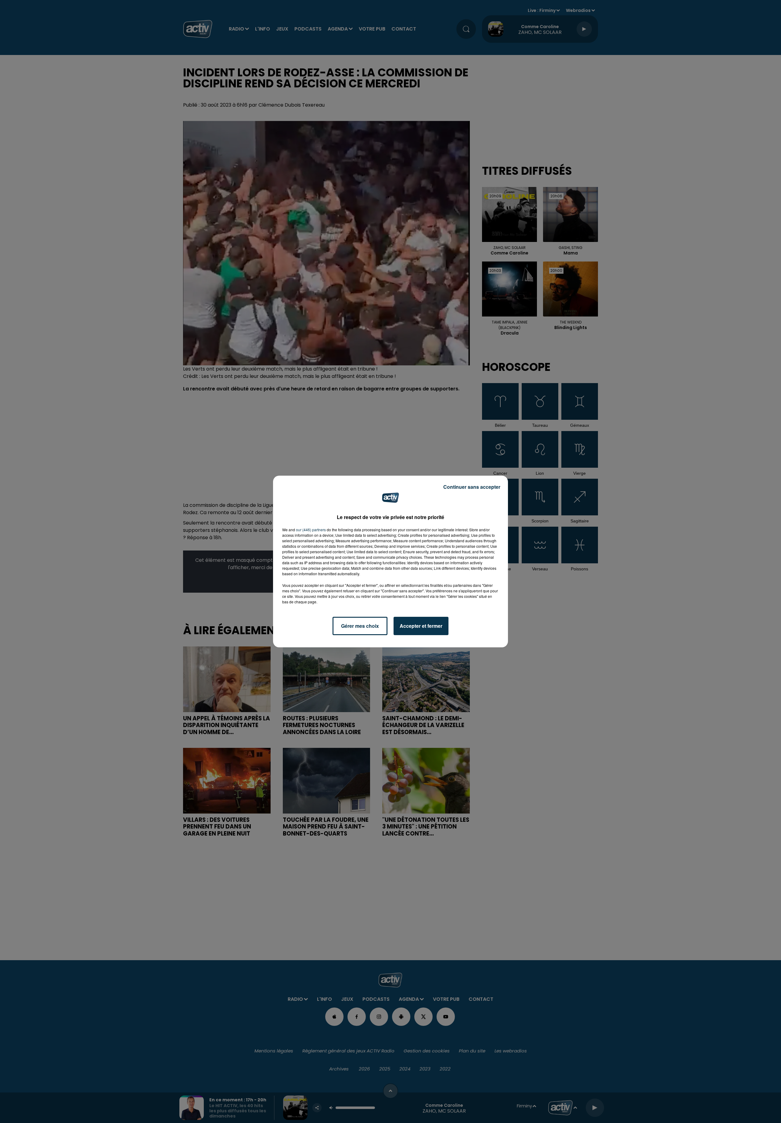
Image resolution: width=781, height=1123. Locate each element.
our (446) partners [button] (311, 529)
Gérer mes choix (360, 625)
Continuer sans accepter (471, 486)
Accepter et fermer (421, 625)
